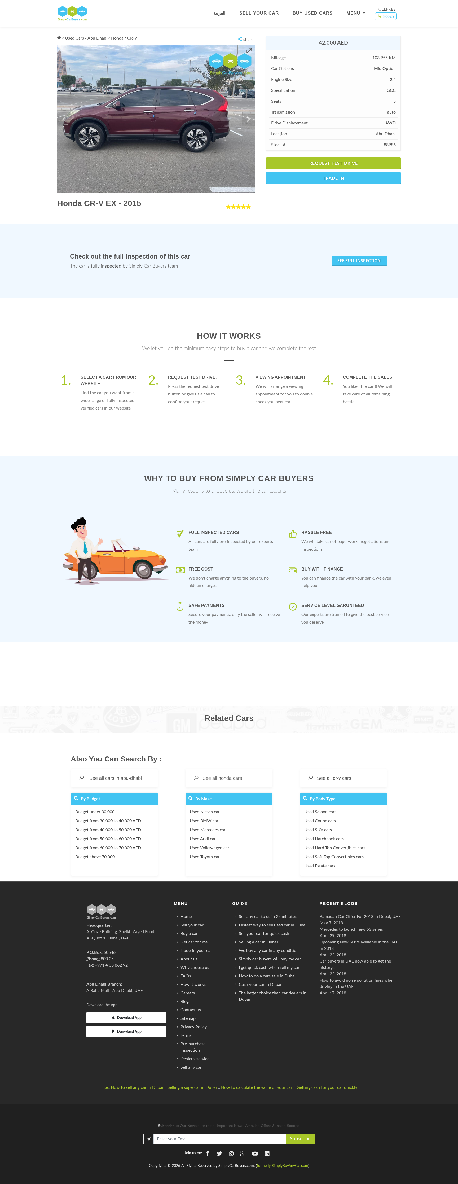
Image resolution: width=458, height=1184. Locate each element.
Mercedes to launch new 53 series (351, 929)
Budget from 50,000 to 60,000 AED (108, 839)
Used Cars (74, 38)
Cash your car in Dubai (260, 984)
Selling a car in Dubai (258, 942)
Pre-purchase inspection (192, 1047)
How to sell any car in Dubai (137, 1087)
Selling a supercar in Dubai (192, 1087)
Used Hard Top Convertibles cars (334, 848)
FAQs (185, 976)
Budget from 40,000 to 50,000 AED (108, 830)
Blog (184, 1001)
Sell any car (191, 1067)
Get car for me (194, 942)
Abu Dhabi (97, 38)
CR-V (132, 38)
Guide (240, 903)
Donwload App (129, 1032)
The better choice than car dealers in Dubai (272, 996)
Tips (105, 1087)
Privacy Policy (193, 1027)
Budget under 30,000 (94, 812)
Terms (185, 1035)
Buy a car (189, 933)
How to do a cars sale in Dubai (267, 976)
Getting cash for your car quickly (327, 1087)
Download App (129, 1018)
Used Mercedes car (208, 830)
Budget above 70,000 (95, 857)
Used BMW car (204, 821)
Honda (117, 38)
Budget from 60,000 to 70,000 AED (108, 848)
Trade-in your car (196, 950)
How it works (193, 984)
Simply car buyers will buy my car (270, 959)
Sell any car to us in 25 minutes (268, 917)
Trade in (333, 178)
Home (186, 917)
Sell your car (192, 925)
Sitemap (188, 1018)
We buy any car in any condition (269, 950)
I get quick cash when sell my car (269, 967)
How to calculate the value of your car (256, 1087)
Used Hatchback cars (324, 839)
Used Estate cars (319, 866)
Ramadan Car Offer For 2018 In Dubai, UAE (360, 917)
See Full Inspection (359, 261)
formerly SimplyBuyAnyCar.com (282, 1166)
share (248, 39)
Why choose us (194, 967)
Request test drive (333, 163)
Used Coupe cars (320, 821)
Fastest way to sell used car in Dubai (272, 925)
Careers (187, 993)
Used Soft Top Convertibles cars (334, 857)
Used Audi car (203, 839)
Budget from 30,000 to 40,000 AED (108, 821)
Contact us (190, 1010)
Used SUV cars (318, 830)
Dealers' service (194, 1059)
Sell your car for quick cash (264, 933)
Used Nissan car (205, 812)
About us (188, 959)
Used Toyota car (205, 857)
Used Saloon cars (320, 812)
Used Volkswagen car (209, 848)
